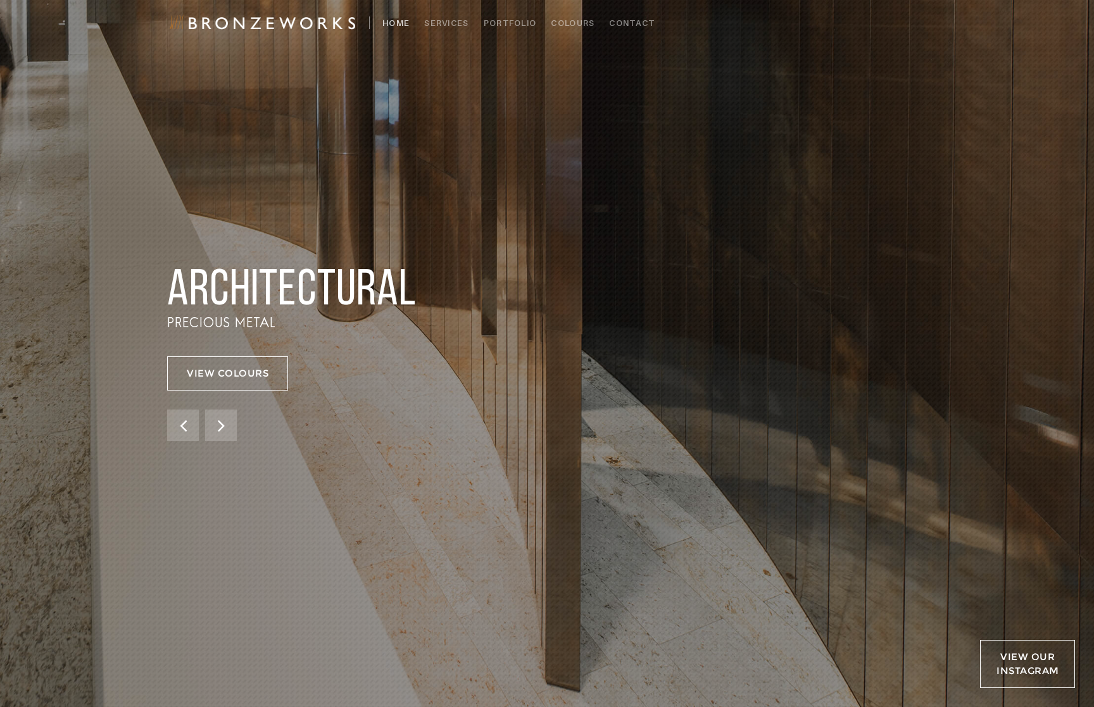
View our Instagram (1028, 664)
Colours (572, 23)
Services (446, 23)
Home (396, 23)
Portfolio (510, 23)
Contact (632, 23)
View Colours (227, 373)
